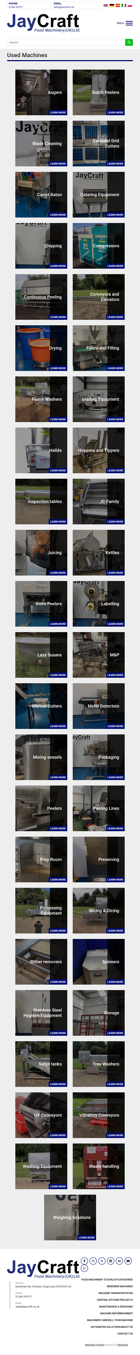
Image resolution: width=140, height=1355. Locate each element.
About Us (127, 1326)
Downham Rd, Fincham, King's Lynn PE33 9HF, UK (43, 1286)
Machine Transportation (116, 1293)
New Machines (123, 1286)
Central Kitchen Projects (115, 1299)
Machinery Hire (97, 1320)
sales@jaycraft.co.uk (64, 7)
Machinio (123, 1344)
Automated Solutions (106, 1326)
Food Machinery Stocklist (99, 1279)
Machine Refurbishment (116, 1313)
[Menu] (129, 23)
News (110, 1286)
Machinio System (94, 1344)
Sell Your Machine (120, 1320)
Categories (125, 1279)
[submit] (129, 42)
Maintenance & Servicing (116, 1306)
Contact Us (125, 1333)
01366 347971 (16, 7)
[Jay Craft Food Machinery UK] (43, 1269)
